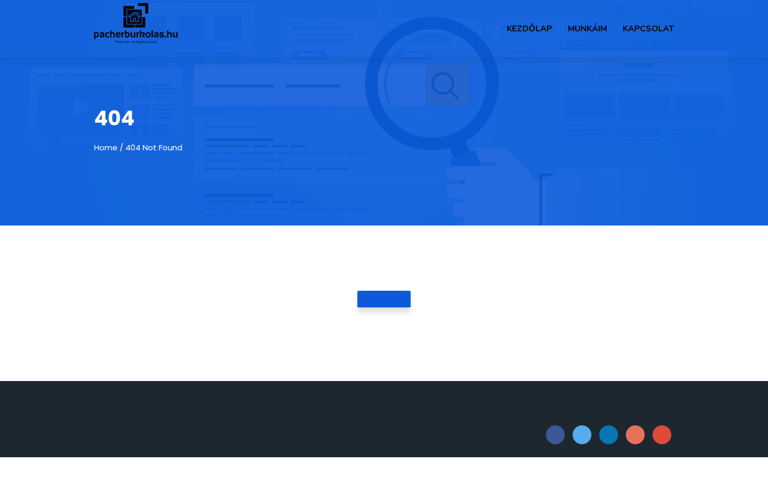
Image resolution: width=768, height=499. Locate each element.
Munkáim (587, 28)
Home (106, 147)
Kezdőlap (529, 28)
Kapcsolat (648, 28)
